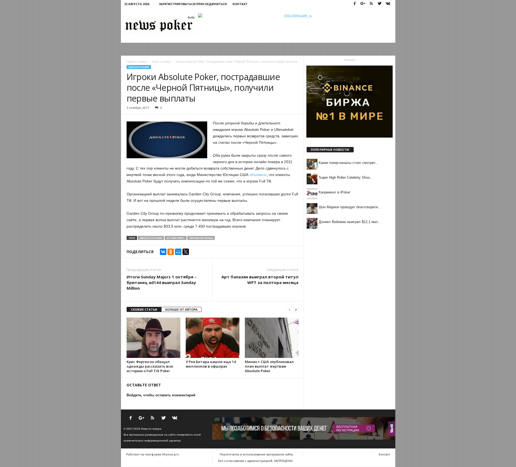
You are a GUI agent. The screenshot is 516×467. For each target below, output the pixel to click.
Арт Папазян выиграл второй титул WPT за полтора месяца (259, 279)
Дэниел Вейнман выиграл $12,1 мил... (350, 222)
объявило (258, 175)
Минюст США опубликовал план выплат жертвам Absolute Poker (269, 366)
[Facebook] (355, 4)
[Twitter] (380, 4)
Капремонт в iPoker (334, 192)
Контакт (240, 4)
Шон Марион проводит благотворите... (350, 207)
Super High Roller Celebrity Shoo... (346, 177)
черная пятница (201, 238)
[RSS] (371, 4)
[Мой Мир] (178, 252)
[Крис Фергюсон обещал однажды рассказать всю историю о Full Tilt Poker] (153, 338)
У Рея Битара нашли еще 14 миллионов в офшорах (211, 364)
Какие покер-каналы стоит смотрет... (348, 163)
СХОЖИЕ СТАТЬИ (144, 309)
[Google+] (363, 4)
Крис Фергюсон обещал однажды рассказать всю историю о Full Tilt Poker (150, 366)
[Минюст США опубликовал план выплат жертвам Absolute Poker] (272, 338)
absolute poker (151, 238)
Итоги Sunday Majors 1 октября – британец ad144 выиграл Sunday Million (161, 282)
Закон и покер (138, 67)
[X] (185, 252)
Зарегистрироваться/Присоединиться (193, 4)
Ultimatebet (176, 238)
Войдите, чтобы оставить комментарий (161, 395)
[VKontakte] (388, 4)
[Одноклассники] (170, 252)
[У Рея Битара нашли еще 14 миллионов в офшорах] (212, 338)
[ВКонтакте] (163, 252)
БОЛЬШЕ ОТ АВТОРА (181, 309)
